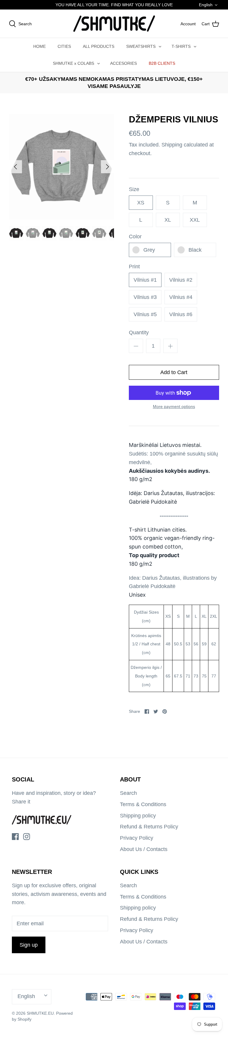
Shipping (172, 145)
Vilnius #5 (145, 314)
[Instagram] (26, 836)
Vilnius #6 (180, 314)
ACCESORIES (123, 63)
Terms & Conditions (143, 804)
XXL (195, 220)
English (206, 4)
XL (167, 220)
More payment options (174, 406)
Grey (149, 250)
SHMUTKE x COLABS (73, 63)
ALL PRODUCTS (98, 46)
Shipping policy (138, 816)
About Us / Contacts (143, 849)
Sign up (29, 945)
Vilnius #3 (145, 297)
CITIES (64, 46)
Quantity (139, 332)
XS (140, 203)
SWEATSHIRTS (141, 46)
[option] (61, 166)
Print (134, 267)
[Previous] (15, 166)
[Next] (107, 166)
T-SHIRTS (181, 46)
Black (195, 250)
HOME (39, 46)
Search (128, 793)
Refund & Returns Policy (149, 827)
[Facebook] (15, 836)
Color (135, 236)
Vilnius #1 (145, 280)
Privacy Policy (136, 838)
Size (134, 189)
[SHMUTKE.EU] (114, 23)
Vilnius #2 (180, 280)
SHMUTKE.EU (40, 1013)
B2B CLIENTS (162, 63)
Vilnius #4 (180, 297)
